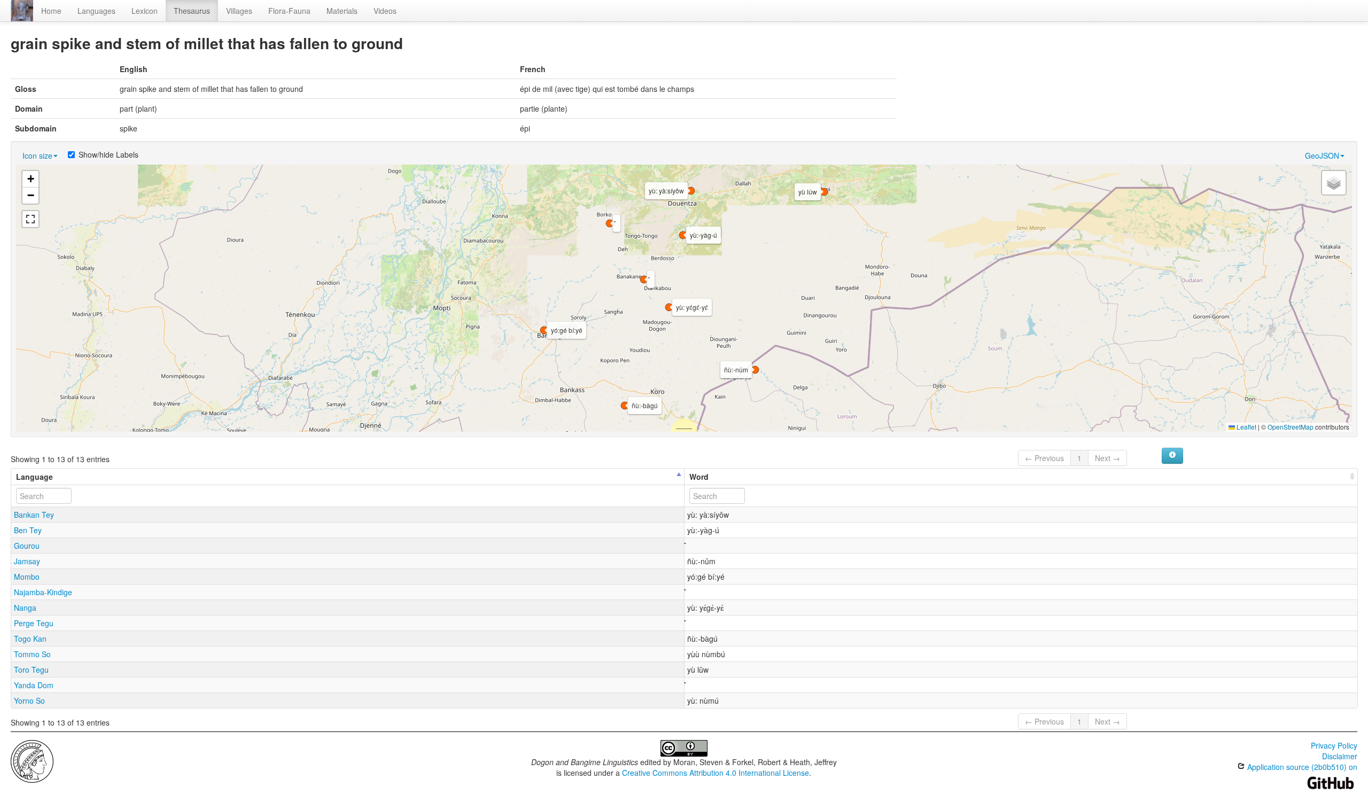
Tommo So (32, 654)
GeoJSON (1322, 155)
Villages (239, 10)
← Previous (1044, 458)
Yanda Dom (33, 685)
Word (699, 476)
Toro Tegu (31, 669)
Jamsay (27, 561)
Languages (96, 10)
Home (51, 10)
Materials (342, 10)
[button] (644, 279)
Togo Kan (30, 638)
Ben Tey (28, 530)
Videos (385, 10)
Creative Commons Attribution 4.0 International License (715, 772)
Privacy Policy (1334, 745)
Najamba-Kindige (43, 592)
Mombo (27, 576)
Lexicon (144, 10)
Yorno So (29, 700)
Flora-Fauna (289, 10)
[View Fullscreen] (30, 219)
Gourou (27, 545)
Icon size (37, 155)
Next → (1107, 458)
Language (34, 476)
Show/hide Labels (108, 154)
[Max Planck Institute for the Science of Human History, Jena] (32, 760)
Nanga (25, 607)
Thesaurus (192, 10)
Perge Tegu (33, 623)
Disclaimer (1339, 756)
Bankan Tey (34, 514)
